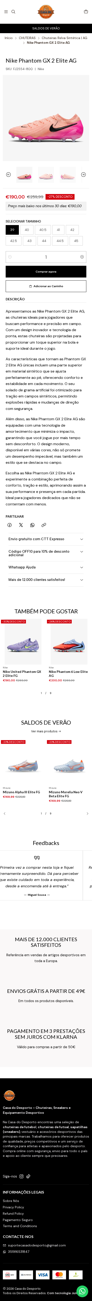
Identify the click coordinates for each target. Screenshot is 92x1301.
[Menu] (6, 11)
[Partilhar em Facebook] (9, 525)
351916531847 (18, 1251)
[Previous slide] (6, 175)
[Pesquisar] (13, 11)
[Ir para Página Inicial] (46, 12)
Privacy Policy (13, 1207)
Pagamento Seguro (18, 1220)
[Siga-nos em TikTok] (28, 1176)
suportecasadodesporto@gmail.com (37, 1245)
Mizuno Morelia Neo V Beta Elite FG (66, 794)
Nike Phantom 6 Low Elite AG (68, 674)
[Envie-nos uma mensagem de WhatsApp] (82, 1291)
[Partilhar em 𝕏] (21, 525)
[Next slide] (85, 175)
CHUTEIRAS (27, 38)
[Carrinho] (86, 12)
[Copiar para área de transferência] (44, 525)
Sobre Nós (11, 1201)
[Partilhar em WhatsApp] (32, 525)
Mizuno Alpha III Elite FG (21, 792)
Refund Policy (13, 1213)
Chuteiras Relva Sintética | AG (64, 38)
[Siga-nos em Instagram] (21, 1176)
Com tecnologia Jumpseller (67, 1293)
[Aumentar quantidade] (82, 257)
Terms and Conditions (20, 1226)
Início (9, 38)
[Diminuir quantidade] (10, 257)
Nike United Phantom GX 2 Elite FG (22, 674)
